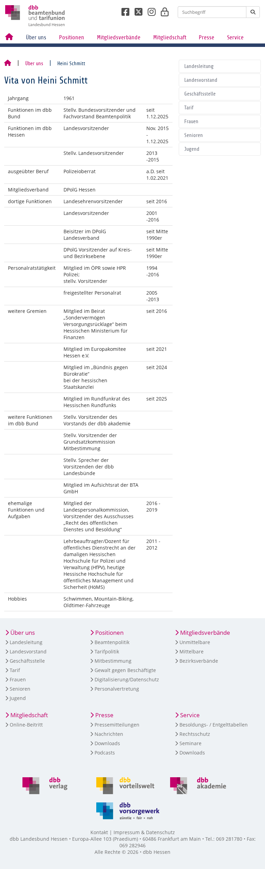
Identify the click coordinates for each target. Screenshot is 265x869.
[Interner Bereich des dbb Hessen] (163, 9)
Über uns (36, 37)
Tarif (189, 107)
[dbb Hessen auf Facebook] (122, 9)
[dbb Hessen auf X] (136, 9)
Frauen (191, 121)
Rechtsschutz (194, 734)
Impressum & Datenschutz (144, 832)
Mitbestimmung (113, 661)
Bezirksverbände (198, 661)
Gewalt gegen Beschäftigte (125, 670)
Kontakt (99, 832)
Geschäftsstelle (200, 94)
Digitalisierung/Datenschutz (127, 679)
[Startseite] (7, 63)
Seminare (190, 743)
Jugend (191, 149)
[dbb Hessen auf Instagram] (149, 9)
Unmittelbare (194, 642)
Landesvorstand (200, 80)
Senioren (193, 135)
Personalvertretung (117, 688)
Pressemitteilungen (117, 724)
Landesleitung (199, 66)
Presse (206, 37)
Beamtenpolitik (112, 642)
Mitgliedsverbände (118, 37)
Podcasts (105, 752)
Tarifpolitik (107, 651)
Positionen (71, 37)
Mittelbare (191, 651)
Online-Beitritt (26, 724)
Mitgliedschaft (169, 37)
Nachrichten (109, 734)
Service (235, 37)
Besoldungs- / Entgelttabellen (213, 724)
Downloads (107, 743)
